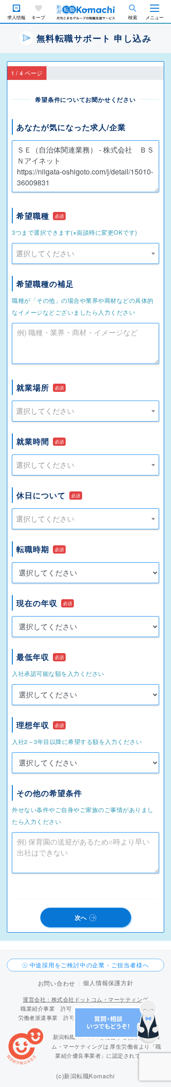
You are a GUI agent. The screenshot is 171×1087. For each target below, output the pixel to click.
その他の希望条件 (49, 792)
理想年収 (32, 724)
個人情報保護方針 (108, 982)
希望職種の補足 (45, 283)
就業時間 (32, 441)
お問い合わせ (57, 983)
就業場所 (32, 387)
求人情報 (16, 18)
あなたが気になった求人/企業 (71, 126)
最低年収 (32, 656)
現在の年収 (36, 602)
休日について (41, 495)
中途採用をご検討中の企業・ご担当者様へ (89, 964)
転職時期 (32, 549)
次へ (81, 917)
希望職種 (32, 215)
